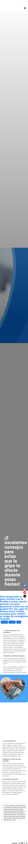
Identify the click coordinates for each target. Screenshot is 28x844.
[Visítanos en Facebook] (24, 585)
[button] (25, 8)
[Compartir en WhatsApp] (19, 843)
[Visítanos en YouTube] (24, 592)
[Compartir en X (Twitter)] (24, 843)
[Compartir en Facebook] (22, 843)
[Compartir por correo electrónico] (26, 843)
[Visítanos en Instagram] (24, 589)
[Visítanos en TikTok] (24, 596)
